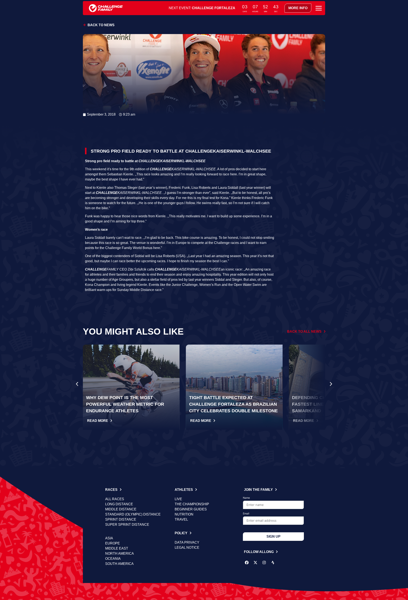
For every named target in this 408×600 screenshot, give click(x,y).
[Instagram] (264, 562)
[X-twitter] (255, 562)
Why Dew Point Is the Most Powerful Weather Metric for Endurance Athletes (125, 404)
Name (246, 498)
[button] (77, 384)
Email (246, 513)
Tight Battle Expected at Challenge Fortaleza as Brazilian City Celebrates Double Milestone (233, 404)
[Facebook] (247, 562)
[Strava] (273, 562)
